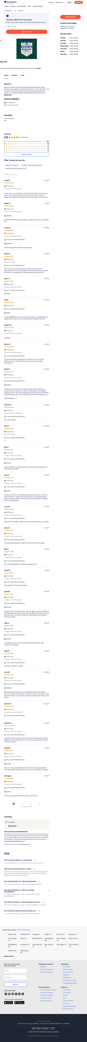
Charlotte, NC (25, 934)
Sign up (15, 984)
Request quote (70, 17)
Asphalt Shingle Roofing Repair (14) (15, 168)
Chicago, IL (36, 934)
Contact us (66, 1003)
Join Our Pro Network (47, 992)
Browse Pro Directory (47, 969)
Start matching (26, 32)
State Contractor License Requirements (16, 831)
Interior (6, 6)
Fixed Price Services (46, 972)
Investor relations (68, 1000)
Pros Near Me (67, 977)
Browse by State (23, 930)
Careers (65, 995)
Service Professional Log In (48, 990)
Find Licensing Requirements (12, 841)
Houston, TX (73, 934)
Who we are (66, 992)
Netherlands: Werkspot (55, 1023)
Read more (7, 95)
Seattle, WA (12, 951)
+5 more (38, 68)
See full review (9, 398)
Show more (12, 826)
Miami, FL (23, 938)
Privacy (34, 1028)
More (29, 6)
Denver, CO (61, 934)
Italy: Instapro (43, 1023)
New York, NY (73, 938)
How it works (67, 990)
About (6, 75)
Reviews (15, 75)
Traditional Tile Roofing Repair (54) (31, 165)
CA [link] (15, 10)
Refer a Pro (66, 975)
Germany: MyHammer (33, 1023)
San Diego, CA (62, 944)
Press (64, 998)
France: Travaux (22, 1023)
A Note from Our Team (69, 980)
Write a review (27, 154)
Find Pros (43, 967)
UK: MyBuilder (65, 1023)
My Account (66, 967)
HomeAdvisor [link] (8, 10)
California (38, 1028)
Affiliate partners (68, 1009)
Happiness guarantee (69, 1006)
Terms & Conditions (54, 1031)
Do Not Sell (45, 1028)
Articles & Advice (38, 6)
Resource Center (68, 972)
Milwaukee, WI (37, 938)
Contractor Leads (46, 998)
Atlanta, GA (12, 934)
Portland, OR (24, 944)
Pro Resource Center (47, 995)
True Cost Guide (68, 969)
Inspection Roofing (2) (11, 165)
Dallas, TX (48, 934)
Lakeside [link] (20, 10)
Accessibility (52, 1028)
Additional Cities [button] (9, 956)
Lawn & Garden (21, 6)
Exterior (13, 6)
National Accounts (46, 1000)
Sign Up (78, 2)
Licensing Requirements (70, 983)
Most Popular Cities (9, 930)
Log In (69, 2)
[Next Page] (48, 804)
